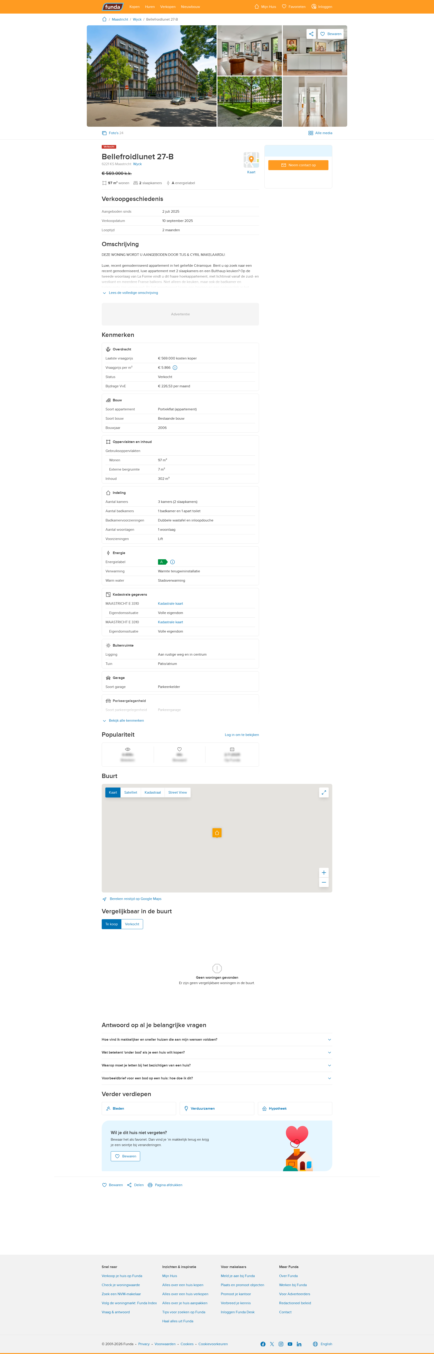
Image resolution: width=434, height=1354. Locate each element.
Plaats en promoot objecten (242, 1285)
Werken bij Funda (293, 1285)
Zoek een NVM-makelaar (121, 1294)
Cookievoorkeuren (213, 1344)
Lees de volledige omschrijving (133, 292)
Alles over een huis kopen (182, 1285)
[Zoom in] (324, 872)
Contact (285, 1312)
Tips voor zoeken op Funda (183, 1312)
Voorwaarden (165, 1344)
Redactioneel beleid (295, 1303)
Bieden (118, 1108)
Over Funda (288, 1276)
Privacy (144, 1344)
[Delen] (311, 34)
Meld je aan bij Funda (238, 1276)
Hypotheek (278, 1108)
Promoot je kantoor (236, 1294)
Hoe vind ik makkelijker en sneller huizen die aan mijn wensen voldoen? (159, 1039)
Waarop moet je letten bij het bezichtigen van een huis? (146, 1065)
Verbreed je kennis (236, 1303)
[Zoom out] (324, 882)
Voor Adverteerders (294, 1294)
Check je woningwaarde (121, 1285)
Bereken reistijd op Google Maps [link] (135, 899)
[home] (105, 19)
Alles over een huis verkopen (185, 1294)
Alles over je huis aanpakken (185, 1303)
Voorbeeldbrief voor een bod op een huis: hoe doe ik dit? (147, 1078)
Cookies (187, 1344)
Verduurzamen (203, 1108)
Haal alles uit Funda (177, 1321)
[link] (152, 76)
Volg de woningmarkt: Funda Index (129, 1303)
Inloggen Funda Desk (238, 1312)
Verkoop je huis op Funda (122, 1276)
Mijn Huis (169, 1276)
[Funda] (113, 7)
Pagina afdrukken (168, 1185)
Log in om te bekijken (242, 735)
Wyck (137, 164)
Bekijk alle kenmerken (126, 720)
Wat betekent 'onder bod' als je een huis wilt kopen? (143, 1052)
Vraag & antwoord (116, 1312)
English (326, 1344)
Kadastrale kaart (170, 603)
